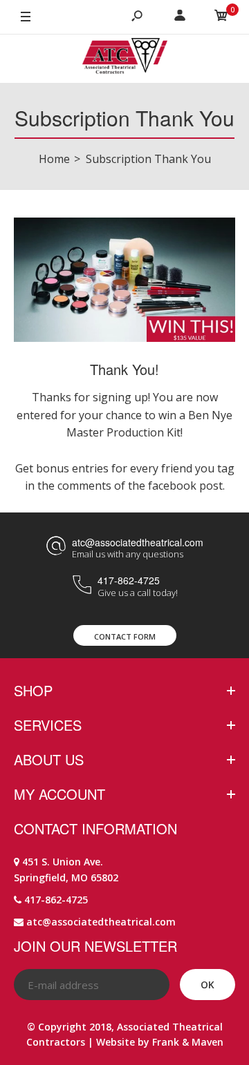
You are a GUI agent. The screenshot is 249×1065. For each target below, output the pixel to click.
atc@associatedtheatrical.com (137, 542)
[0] (221, 17)
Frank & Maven (187, 1041)
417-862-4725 (129, 580)
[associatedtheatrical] (125, 58)
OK (207, 984)
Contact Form (125, 636)
